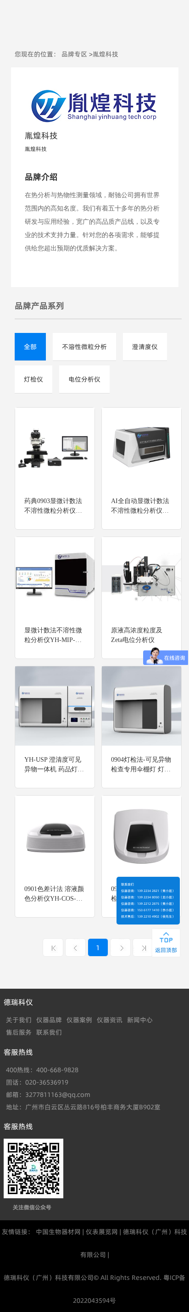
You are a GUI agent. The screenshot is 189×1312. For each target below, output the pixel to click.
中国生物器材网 (58, 1231)
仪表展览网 (102, 1231)
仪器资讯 (109, 1019)
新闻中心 (140, 1019)
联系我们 (49, 1032)
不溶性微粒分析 (84, 346)
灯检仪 (33, 379)
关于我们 (19, 1019)
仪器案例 (79, 1019)
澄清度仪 (145, 346)
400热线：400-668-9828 (42, 1069)
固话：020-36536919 (37, 1082)
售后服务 (19, 1032)
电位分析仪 (84, 379)
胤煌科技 (105, 54)
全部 (30, 346)
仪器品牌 (49, 1019)
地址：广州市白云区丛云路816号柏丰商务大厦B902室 (83, 1107)
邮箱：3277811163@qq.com (48, 1094)
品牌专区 (74, 54)
